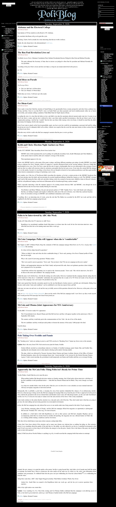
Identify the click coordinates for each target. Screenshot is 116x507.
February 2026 (5, 59)
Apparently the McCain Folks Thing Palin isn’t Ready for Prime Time (50, 369)
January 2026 (5, 60)
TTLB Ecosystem (102, 179)
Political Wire (100, 155)
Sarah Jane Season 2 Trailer (9, 33)
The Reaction (100, 148)
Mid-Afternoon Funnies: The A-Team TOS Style (10, 29)
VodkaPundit (100, 150)
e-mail (99, 7)
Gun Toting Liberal (102, 142)
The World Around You (102, 145)
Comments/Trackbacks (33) (38, 499)
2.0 (98, 17)
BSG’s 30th (7, 32)
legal (99, 13)
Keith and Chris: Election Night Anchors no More (41, 144)
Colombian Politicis (5, 38)
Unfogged (100, 152)
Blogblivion (100, 160)
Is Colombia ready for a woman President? (10, 44)
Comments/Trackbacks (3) (37, 100)
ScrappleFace (100, 135)
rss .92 (99, 15)
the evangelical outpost (102, 134)
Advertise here (102, 23)
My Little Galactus (9, 31)
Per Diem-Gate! (25, 103)
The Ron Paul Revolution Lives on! (34, 52)
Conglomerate (100, 137)
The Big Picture (101, 149)
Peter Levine (100, 156)
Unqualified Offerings (102, 151)
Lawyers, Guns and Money (103, 133)
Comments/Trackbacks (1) (37, 332)
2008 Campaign (25, 49)
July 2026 (4, 55)
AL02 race (49, 43)
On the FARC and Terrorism (9, 47)
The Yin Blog (100, 132)
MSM (29, 139)
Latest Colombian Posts (10, 42)
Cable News (25, 209)
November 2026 (5, 62)
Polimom (99, 157)
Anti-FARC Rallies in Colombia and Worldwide (10, 46)
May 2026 (4, 56)
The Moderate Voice (102, 144)
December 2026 (5, 61)
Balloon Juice (100, 147)
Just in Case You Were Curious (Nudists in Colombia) (9, 40)
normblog (100, 158)
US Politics (37, 49)
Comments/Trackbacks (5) (39, 302)
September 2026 (5, 53)
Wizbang (100, 137)
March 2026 (4, 58)
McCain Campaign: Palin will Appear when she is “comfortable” (48, 239)
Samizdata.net (100, 157)
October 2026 (5, 63)
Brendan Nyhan (101, 139)
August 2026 (4, 54)
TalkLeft (99, 138)
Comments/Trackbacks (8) (39, 139)
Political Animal (101, 130)
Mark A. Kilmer (101, 131)
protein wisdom (101, 140)
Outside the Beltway (102, 147)
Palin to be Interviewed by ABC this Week (37, 215)
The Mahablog (101, 153)
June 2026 (4, 55)
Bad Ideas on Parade (27, 79)
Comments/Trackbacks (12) (38, 236)
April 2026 (4, 57)
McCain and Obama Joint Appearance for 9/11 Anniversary (45, 304)
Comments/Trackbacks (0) (43, 49)
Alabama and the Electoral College (34, 27)
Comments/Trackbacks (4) (38, 209)
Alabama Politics (31, 49)
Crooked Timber (101, 141)
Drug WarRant (101, 161)
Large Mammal (102, 178)
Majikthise (100, 154)
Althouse (99, 143)
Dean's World (100, 146)
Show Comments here (47, 100)
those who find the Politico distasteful (33, 293)
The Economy (25, 363)
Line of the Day (8, 30)
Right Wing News (101, 136)
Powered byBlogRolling (100, 164)
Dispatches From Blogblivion (103, 159)
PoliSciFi (3, 26)
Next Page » (20, 501)
